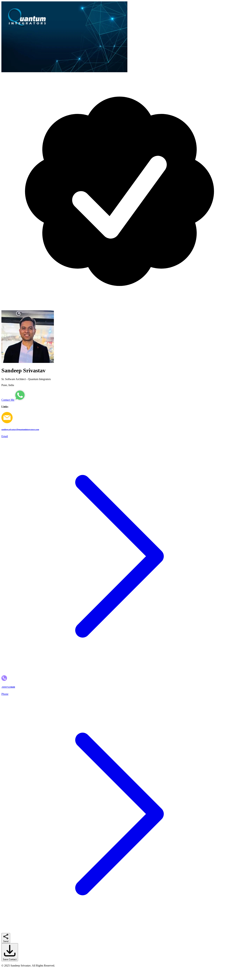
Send (5, 941)
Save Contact (10, 959)
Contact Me (7, 399)
